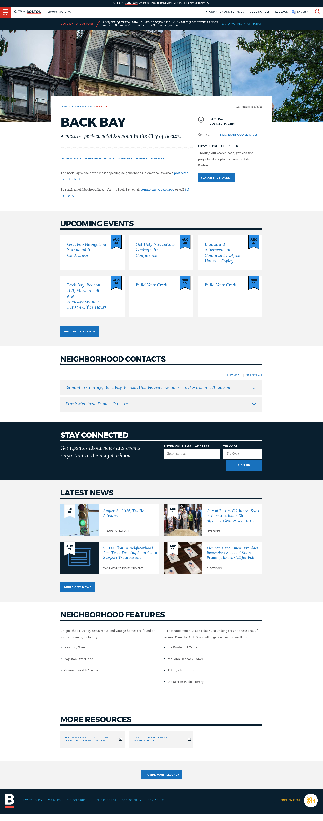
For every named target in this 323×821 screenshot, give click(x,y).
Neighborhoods (82, 107)
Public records (104, 800)
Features (141, 158)
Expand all (234, 375)
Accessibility (131, 800)
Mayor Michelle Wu (59, 12)
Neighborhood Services (239, 134)
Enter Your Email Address (186, 446)
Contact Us (156, 800)
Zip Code (230, 446)
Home (64, 107)
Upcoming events (71, 158)
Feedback (281, 12)
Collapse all (253, 375)
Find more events (79, 331)
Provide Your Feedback (161, 775)
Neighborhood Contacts (99, 158)
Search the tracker (216, 178)
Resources (157, 158)
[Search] (316, 12)
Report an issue (289, 800)
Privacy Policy (31, 800)
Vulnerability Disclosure (67, 800)
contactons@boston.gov (157, 189)
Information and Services (224, 12)
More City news (78, 587)
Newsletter (125, 158)
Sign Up (244, 465)
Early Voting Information (242, 23)
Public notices (259, 12)
